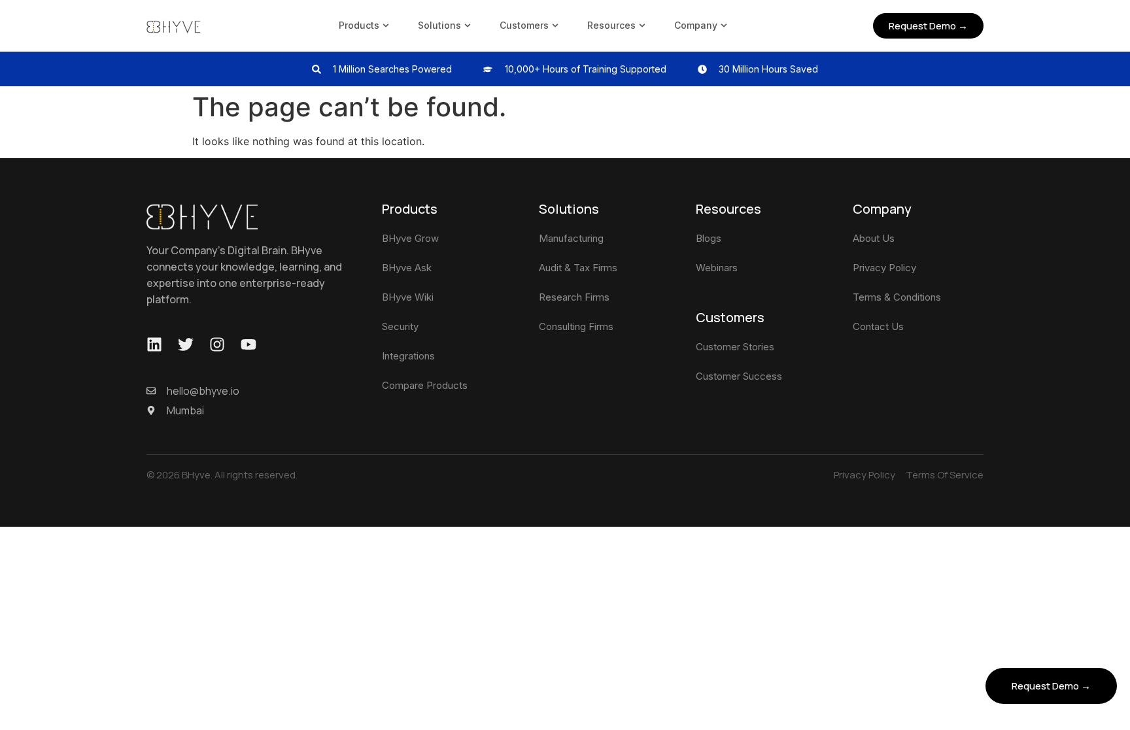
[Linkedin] (154, 344)
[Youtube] (248, 344)
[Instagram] (217, 344)
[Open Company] (724, 25)
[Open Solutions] (467, 25)
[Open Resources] (642, 25)
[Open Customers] (555, 25)
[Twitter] (186, 344)
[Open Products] (386, 25)
